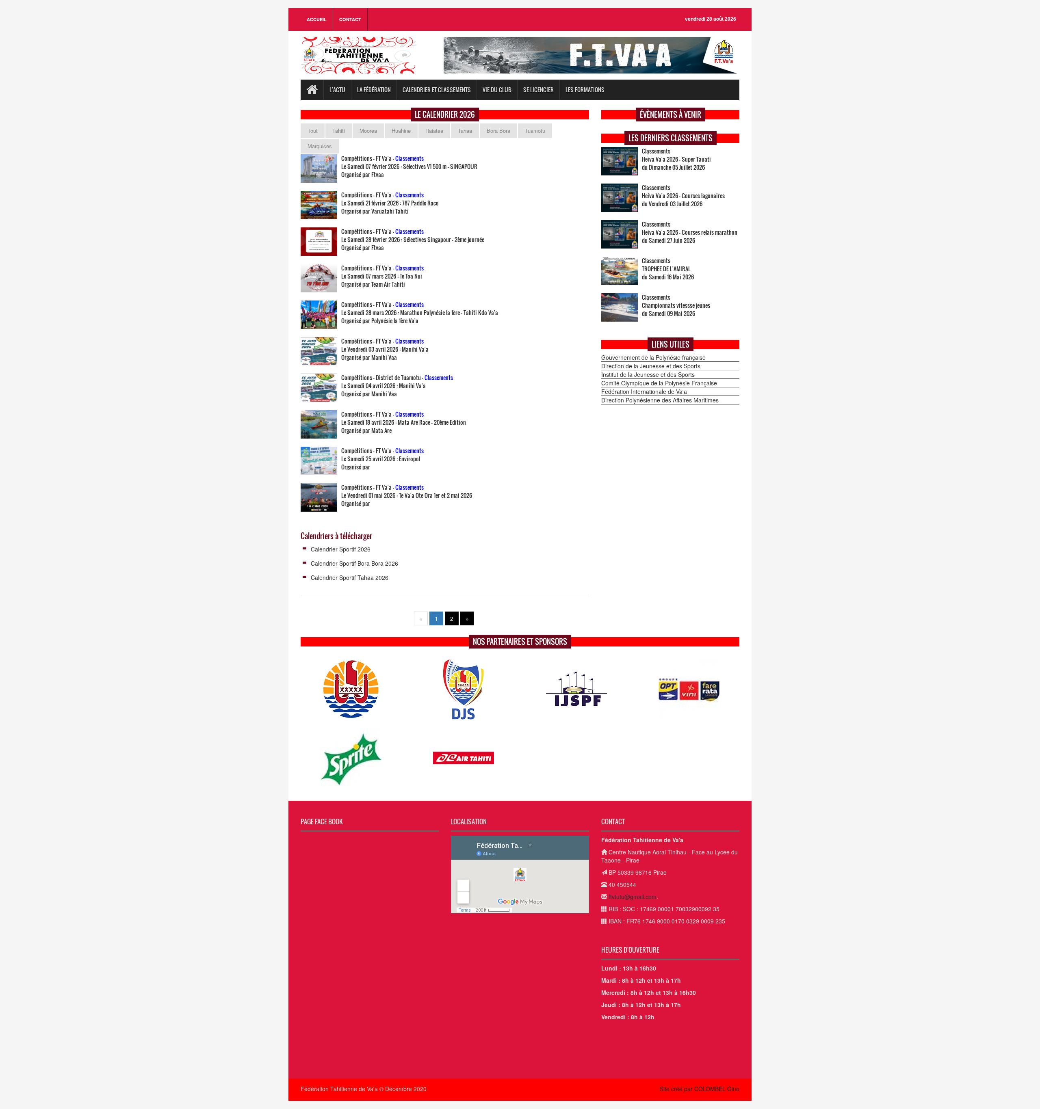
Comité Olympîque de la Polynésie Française (659, 383)
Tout (313, 130)
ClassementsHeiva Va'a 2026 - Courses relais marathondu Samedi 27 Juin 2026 (689, 232)
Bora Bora (498, 130)
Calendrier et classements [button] (437, 89)
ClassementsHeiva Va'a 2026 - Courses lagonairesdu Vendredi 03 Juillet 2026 (683, 196)
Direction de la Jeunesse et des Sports (650, 366)
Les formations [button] (585, 89)
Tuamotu (535, 130)
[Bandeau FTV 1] (591, 55)
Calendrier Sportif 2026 (340, 549)
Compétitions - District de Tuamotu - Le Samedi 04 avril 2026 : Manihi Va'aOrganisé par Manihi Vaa (397, 386)
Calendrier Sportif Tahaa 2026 (349, 577)
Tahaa (465, 130)
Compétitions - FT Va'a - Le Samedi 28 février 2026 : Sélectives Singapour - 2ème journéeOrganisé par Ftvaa (412, 239)
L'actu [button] (337, 89)
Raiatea (434, 130)
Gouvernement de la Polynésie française (653, 357)
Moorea (368, 130)
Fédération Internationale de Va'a (644, 391)
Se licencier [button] (538, 89)
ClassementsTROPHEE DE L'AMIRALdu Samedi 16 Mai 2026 (668, 269)
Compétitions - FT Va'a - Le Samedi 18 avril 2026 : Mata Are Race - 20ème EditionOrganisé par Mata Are (403, 422)
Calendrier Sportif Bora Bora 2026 (354, 563)
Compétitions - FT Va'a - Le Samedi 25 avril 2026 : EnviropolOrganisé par (382, 459)
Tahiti (338, 130)
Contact (350, 19)
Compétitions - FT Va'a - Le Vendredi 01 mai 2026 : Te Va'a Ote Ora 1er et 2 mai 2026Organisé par (406, 495)
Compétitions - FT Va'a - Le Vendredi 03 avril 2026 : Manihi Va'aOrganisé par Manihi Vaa (385, 349)
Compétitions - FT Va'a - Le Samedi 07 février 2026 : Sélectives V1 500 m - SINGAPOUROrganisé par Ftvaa (409, 166)
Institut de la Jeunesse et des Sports (648, 374)
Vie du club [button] (497, 89)
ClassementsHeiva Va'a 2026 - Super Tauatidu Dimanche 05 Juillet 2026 (676, 159)
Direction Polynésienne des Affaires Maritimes (660, 400)
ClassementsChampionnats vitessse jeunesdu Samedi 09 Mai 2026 (676, 305)
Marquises (320, 146)
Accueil (317, 19)
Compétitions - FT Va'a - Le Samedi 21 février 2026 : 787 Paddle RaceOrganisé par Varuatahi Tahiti (389, 203)
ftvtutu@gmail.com (632, 897)
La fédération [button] (374, 89)
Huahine (401, 130)
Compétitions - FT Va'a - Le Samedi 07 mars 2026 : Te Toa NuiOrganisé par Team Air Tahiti (382, 276)
